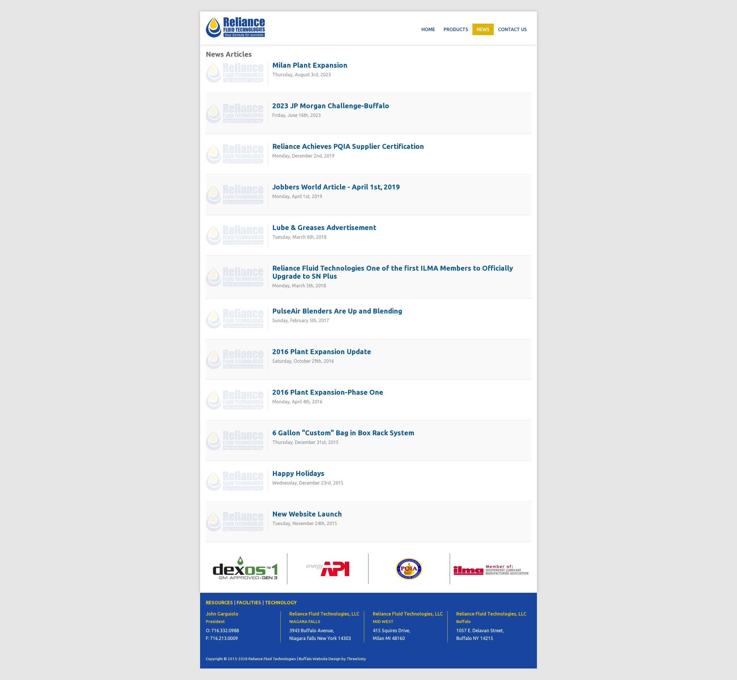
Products (456, 29)
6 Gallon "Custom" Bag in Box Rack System (343, 433)
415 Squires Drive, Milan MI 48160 (391, 634)
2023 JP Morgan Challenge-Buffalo (330, 106)
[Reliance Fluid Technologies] (235, 27)
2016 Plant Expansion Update (321, 352)
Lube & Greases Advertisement (324, 227)
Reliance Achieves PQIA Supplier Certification (348, 146)
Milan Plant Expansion (309, 65)
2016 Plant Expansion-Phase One (327, 392)
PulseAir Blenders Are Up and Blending (337, 311)
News (483, 29)
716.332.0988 (225, 630)
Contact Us (512, 29)
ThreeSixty (356, 658)
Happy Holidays (298, 473)
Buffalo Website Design (320, 658)
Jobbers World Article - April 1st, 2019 (336, 187)
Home (428, 29)
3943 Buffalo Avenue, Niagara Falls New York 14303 (320, 634)
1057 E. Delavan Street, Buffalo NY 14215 (480, 634)
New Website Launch (307, 514)
